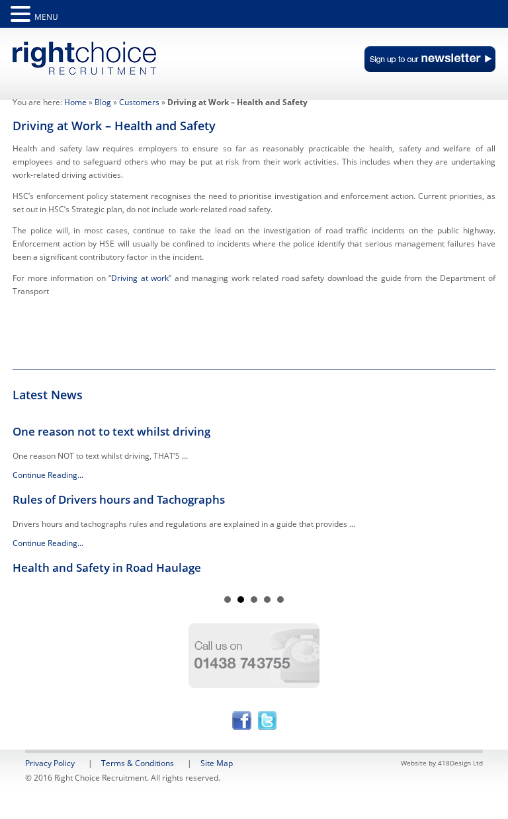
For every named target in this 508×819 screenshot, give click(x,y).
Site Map (216, 763)
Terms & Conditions (137, 763)
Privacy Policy (50, 763)
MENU (46, 16)
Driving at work (140, 278)
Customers (139, 102)
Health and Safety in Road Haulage (107, 567)
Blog (103, 102)
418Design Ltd (460, 762)
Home (75, 102)
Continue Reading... (48, 475)
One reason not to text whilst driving (111, 431)
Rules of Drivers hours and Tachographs (119, 499)
